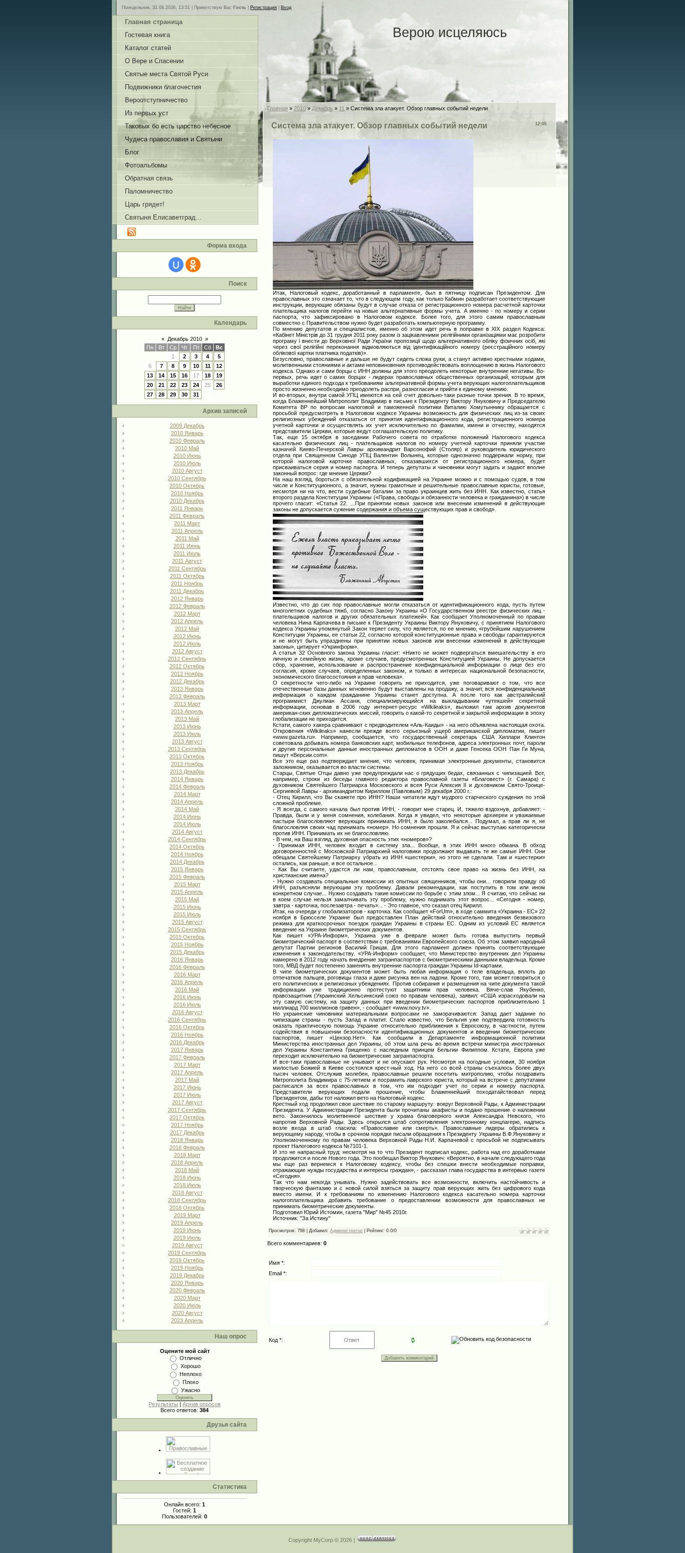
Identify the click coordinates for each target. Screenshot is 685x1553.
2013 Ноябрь (187, 764)
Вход (286, 7)
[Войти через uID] (176, 264)
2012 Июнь (187, 636)
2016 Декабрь (187, 1042)
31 (196, 395)
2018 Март (187, 1155)
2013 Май (187, 719)
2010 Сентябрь (187, 478)
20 (150, 385)
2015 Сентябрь (187, 929)
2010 (300, 108)
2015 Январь (187, 869)
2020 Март (187, 1298)
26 (219, 385)
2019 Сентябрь (187, 1253)
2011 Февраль (187, 516)
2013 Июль (187, 734)
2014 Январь (187, 779)
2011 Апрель (187, 531)
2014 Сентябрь (187, 839)
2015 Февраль (187, 877)
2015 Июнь (187, 907)
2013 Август (187, 741)
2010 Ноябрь (187, 493)
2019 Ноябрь (187, 1268)
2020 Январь (187, 1283)
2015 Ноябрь (187, 944)
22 (173, 385)
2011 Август (187, 561)
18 (208, 375)
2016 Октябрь (187, 1027)
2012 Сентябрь (187, 659)
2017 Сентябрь (187, 1110)
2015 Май (187, 899)
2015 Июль (187, 914)
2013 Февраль (187, 696)
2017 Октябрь (187, 1117)
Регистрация (263, 7)
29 (173, 395)
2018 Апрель (187, 1162)
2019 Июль (187, 1238)
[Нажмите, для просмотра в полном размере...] (373, 286)
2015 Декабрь (187, 952)
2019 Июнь (187, 1230)
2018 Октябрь (187, 1208)
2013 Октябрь (187, 756)
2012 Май (187, 629)
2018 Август (187, 1193)
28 (161, 395)
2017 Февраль (187, 1057)
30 (185, 395)
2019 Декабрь (187, 1275)
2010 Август (187, 471)
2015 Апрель (187, 892)
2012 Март (187, 614)
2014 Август (187, 832)
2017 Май (187, 1080)
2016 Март (187, 975)
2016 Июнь (187, 997)
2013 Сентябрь (187, 749)
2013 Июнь (187, 726)
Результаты (163, 1404)
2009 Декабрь (187, 426)
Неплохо (191, 1374)
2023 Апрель (187, 1320)
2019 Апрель (187, 1223)
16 (185, 375)
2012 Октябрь (187, 666)
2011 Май (187, 538)
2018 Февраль (187, 1147)
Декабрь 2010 (184, 339)
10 (196, 366)
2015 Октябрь (187, 937)
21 (161, 385)
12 (219, 366)
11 (208, 366)
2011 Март (187, 523)
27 (150, 395)
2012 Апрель (187, 621)
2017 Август (187, 1102)
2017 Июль (187, 1095)
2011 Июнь (187, 546)
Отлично (191, 1358)
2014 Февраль (187, 787)
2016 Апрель (187, 982)
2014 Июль (187, 824)
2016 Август (187, 1012)
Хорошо (191, 1366)
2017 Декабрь (187, 1132)
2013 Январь (187, 689)
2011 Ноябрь (187, 583)
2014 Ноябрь (187, 854)
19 (219, 375)
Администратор (346, 1230)
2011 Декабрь (187, 591)
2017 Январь (187, 1050)
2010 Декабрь (187, 501)
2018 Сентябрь (187, 1200)
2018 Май (187, 1170)
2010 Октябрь (187, 486)
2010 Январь (187, 433)
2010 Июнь (187, 456)
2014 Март (187, 794)
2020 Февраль (187, 1290)
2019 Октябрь (187, 1260)
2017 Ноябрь (187, 1125)
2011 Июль (187, 553)
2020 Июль (187, 1305)
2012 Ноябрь (187, 674)
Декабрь (322, 108)
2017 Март (187, 1065)
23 (185, 385)
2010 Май (187, 448)
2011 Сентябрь (187, 568)
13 (150, 375)
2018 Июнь (187, 1178)
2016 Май (187, 990)
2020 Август (187, 1313)
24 (196, 385)
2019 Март (187, 1215)
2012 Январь (187, 599)
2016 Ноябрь (187, 1035)
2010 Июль (187, 463)
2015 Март (187, 884)
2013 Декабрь (187, 771)
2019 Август (187, 1245)
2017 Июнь (187, 1087)
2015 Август (187, 922)
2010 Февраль (187, 441)
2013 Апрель (187, 711)
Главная (277, 108)
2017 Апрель (187, 1072)
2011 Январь (187, 508)
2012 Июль (187, 644)
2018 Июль (187, 1185)
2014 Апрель (187, 802)
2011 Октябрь (187, 576)
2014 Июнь (187, 817)
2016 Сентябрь (187, 1020)
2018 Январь (187, 1140)
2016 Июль (187, 1005)
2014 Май (187, 809)
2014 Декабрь (187, 862)
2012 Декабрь (187, 681)
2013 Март (187, 704)
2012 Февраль (187, 606)
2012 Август (187, 651)
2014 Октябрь (187, 847)
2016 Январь (187, 959)
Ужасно (190, 1390)
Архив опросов (202, 1404)
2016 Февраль (187, 967)
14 (161, 375)
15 (173, 375)
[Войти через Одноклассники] (193, 264)
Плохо (191, 1382)
